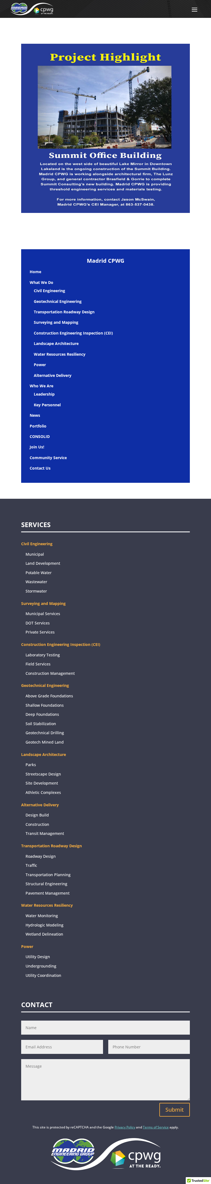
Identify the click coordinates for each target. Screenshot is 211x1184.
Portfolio (38, 426)
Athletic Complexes (43, 792)
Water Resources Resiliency (59, 354)
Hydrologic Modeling (44, 925)
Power (40, 364)
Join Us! (37, 447)
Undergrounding (41, 966)
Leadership (44, 394)
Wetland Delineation (44, 934)
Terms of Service (156, 1127)
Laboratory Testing (43, 654)
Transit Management (45, 833)
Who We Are (41, 385)
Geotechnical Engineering (58, 301)
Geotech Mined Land (45, 742)
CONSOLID (40, 436)
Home (35, 271)
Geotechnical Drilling (45, 732)
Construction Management (50, 673)
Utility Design (38, 956)
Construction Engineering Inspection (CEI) (73, 333)
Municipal (35, 554)
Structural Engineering (46, 883)
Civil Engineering (49, 290)
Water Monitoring (42, 915)
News (35, 415)
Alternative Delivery (52, 375)
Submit (174, 1109)
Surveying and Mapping (56, 322)
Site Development (42, 783)
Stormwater (36, 591)
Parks (31, 764)
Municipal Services (43, 613)
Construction (37, 824)
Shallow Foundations (45, 705)
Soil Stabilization (41, 723)
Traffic (31, 865)
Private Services (40, 632)
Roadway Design (41, 856)
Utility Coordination (43, 975)
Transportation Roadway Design (64, 311)
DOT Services (38, 623)
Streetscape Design (43, 774)
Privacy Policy (125, 1127)
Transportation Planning (48, 874)
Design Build (37, 815)
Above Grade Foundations (49, 695)
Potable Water (39, 572)
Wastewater (36, 581)
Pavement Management (48, 893)
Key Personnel (47, 404)
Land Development (43, 563)
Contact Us (40, 468)
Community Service (48, 457)
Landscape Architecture (56, 343)
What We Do (41, 282)
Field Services (38, 664)
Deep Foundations (42, 714)
